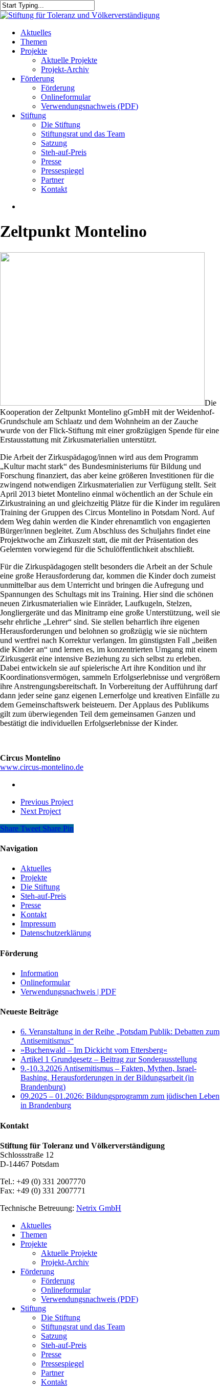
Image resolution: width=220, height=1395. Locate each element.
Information (39, 973)
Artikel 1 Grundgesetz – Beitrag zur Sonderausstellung (108, 1059)
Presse (30, 905)
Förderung (37, 1271)
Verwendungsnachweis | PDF (68, 991)
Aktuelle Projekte (69, 1253)
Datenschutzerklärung (55, 932)
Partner (52, 1372)
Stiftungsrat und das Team (83, 1326)
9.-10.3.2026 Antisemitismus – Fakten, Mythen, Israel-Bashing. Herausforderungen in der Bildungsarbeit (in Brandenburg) (108, 1077)
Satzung (54, 1336)
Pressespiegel (62, 1363)
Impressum (38, 923)
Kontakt (33, 914)
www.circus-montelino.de (41, 767)
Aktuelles (35, 868)
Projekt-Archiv (65, 1262)
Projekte (33, 877)
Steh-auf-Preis (43, 896)
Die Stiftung (40, 886)
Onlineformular (45, 982)
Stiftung (33, 1308)
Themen (33, 1234)
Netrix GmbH (98, 1208)
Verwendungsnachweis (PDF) (89, 1299)
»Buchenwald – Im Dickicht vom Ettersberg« (93, 1050)
